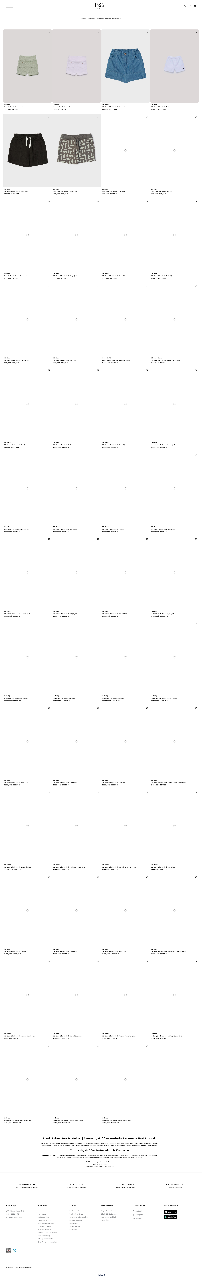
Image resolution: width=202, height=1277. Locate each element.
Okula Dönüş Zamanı (109, 1214)
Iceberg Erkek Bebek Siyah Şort (162, 614)
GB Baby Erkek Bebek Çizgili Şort (65, 276)
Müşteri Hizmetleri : (15, 1212)
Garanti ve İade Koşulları (78, 1217)
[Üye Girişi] (185, 6)
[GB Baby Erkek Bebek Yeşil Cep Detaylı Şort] (76, 826)
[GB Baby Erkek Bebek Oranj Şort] (76, 319)
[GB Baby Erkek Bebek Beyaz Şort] (174, 66)
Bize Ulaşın (73, 1223)
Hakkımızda (42, 1211)
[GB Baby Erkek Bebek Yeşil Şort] (174, 235)
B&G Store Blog (44, 1236)
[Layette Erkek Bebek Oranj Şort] (125, 150)
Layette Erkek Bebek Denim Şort (163, 445)
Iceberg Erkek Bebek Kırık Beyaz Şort (164, 698)
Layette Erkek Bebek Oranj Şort (113, 191)
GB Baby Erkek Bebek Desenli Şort (114, 276)
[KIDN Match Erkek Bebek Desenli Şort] (125, 319)
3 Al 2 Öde (105, 1220)
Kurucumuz (42, 1214)
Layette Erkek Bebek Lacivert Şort (16, 529)
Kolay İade (73, 1230)
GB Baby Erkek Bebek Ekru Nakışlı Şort (18, 867)
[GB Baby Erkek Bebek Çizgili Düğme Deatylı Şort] (174, 741)
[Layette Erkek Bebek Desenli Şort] (76, 150)
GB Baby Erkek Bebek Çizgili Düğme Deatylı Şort (168, 782)
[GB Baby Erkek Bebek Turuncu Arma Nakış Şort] (125, 995)
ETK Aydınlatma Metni (46, 1239)
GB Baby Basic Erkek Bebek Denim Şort (165, 360)
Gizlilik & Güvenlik (45, 1226)
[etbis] (8, 1250)
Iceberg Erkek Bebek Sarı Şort (64, 698)
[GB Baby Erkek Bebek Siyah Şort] (27, 150)
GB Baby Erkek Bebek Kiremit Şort (114, 445)
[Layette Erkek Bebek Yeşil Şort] (27, 66)
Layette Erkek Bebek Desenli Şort (65, 191)
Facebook (138, 1211)
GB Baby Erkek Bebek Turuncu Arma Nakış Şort (119, 1036)
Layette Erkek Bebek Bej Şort (162, 191)
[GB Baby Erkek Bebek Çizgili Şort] (76, 235)
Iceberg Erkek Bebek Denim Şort (16, 698)
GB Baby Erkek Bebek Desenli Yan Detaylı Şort (119, 867)
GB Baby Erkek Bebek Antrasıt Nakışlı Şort (19, 1036)
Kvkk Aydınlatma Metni (46, 1223)
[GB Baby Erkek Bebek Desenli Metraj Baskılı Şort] (174, 910)
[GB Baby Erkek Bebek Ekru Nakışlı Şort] (27, 826)
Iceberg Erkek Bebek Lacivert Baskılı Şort (68, 1120)
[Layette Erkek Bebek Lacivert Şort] (27, 488)
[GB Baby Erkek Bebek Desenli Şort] (125, 235)
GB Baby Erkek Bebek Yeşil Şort (162, 276)
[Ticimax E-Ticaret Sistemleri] (101, 1275)
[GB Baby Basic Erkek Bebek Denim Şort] (174, 319)
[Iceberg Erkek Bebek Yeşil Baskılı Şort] (27, 1079)
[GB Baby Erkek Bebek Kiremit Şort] (125, 403)
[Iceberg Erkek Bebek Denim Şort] (27, 657)
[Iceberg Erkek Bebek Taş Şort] (125, 657)
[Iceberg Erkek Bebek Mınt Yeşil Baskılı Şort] (174, 995)
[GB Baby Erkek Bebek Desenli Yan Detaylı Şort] (125, 826)
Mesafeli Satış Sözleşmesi (47, 1233)
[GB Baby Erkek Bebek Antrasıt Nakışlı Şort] (27, 995)
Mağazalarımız (43, 1217)
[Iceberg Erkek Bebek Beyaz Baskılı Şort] (125, 1079)
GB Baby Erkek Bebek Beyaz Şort (163, 107)
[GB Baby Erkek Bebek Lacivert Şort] (27, 572)
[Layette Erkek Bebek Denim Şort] (174, 403)
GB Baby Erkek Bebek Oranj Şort (65, 360)
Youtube (138, 1218)
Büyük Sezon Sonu (108, 1211)
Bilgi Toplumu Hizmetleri (47, 1242)
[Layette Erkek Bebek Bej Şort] (174, 150)
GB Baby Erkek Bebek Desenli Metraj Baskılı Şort (168, 951)
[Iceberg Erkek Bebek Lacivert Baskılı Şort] (76, 1079)
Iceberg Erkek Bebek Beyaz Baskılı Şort (116, 1120)
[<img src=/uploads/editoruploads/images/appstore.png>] (170, 1212)
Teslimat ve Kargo (76, 1214)
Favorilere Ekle (49, 32)
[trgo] (14, 1250)
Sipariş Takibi (74, 1226)
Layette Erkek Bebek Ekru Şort (64, 107)
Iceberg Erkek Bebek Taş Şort (113, 698)
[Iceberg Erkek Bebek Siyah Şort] (174, 572)
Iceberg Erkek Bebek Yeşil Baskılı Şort (17, 1120)
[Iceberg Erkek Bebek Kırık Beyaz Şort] (174, 657)
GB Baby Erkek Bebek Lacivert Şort (17, 614)
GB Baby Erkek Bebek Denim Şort (114, 107)
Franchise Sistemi (44, 1220)
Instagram (139, 1215)
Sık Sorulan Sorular (76, 1211)
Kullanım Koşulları (44, 1230)
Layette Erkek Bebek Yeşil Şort (15, 107)
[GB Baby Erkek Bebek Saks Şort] (125, 741)
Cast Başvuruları (75, 1220)
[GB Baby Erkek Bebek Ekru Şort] (125, 488)
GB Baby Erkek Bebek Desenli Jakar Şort (67, 1036)
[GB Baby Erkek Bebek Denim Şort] (125, 66)
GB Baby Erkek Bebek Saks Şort (113, 782)
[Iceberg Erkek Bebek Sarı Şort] (76, 657)
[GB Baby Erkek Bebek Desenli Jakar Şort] (76, 995)
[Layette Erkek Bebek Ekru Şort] (76, 66)
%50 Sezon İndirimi (108, 1217)
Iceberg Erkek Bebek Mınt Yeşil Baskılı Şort (166, 1036)
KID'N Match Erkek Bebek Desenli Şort (116, 360)
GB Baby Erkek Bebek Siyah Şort (16, 191)
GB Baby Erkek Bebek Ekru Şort (113, 529)
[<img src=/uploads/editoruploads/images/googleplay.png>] (170, 1217)
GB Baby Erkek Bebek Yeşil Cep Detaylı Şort (69, 867)
